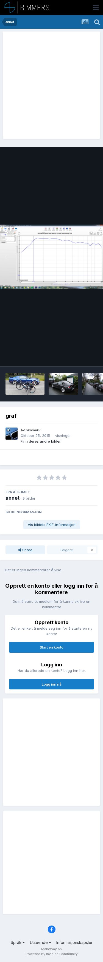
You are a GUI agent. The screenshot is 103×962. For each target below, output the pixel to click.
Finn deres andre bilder (41, 441)
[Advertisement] (51, 85)
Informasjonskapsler (74, 942)
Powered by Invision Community (52, 954)
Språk (17, 942)
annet (12, 498)
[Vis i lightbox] (51, 257)
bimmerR (33, 430)
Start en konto (51, 647)
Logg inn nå (52, 684)
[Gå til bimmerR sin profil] (11, 434)
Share (26, 550)
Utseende (39, 942)
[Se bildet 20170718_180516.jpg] (24, 384)
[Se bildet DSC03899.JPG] (63, 384)
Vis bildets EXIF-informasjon (52, 524)
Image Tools (80, 356)
